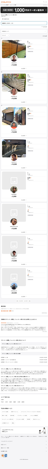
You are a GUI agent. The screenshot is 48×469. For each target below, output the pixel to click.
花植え (13, 422)
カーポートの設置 (5, 411)
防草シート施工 (4, 415)
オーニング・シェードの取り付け (7, 419)
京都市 (10, 402)
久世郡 (19, 402)
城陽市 (14, 402)
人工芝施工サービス (5, 422)
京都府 (2, 399)
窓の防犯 (28, 419)
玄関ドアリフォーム (14, 411)
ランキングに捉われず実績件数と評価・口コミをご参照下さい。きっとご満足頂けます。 (16, 324)
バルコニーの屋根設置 (34, 415)
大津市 (6, 402)
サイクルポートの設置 (20, 419)
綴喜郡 (23, 402)
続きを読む (45, 331)
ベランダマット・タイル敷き (22, 415)
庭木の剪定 (12, 415)
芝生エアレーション (36, 419)
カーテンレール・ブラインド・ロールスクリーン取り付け (31, 411)
